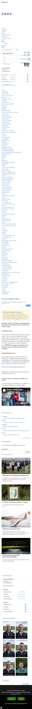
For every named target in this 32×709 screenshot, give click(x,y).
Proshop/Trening (6, 38)
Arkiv (8, 303)
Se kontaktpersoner (7, 84)
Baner (3, 33)
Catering (4, 290)
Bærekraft (4, 259)
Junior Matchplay (6, 250)
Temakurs (4, 277)
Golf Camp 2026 (6, 245)
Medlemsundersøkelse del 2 (10, 426)
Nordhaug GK (5, 140)
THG (3, 227)
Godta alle (11, 699)
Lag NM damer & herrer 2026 (11, 435)
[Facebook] (2, 14)
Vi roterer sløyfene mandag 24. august (13, 422)
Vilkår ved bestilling (7, 180)
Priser (3, 134)
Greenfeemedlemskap (8, 150)
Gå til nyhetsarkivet (7, 454)
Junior (3, 239)
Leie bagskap (5, 139)
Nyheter (4, 90)
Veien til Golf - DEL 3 (7, 284)
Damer (3, 215)
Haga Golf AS (5, 94)
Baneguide (4, 160)
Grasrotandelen (6, 115)
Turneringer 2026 (6, 219)
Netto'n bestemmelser (8, 207)
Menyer (4, 289)
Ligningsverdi (5, 102)
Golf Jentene (5, 244)
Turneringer (5, 185)
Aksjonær (4, 145)
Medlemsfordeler (6, 154)
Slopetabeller (5, 164)
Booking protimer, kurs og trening (11, 272)
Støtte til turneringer (7, 249)
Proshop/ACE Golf (6, 269)
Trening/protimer (6, 124)
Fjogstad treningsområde (8, 172)
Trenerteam (5, 270)
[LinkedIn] (8, 14)
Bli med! (4, 232)
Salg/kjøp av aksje (6, 147)
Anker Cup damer (6, 220)
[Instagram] (5, 14)
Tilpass (21, 699)
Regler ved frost (6, 170)
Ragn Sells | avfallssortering (9, 262)
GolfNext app (5, 122)
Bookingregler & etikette (8, 162)
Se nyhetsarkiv (26, 438)
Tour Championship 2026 (8, 195)
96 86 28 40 (12, 79)
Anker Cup (4, 210)
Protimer (4, 135)
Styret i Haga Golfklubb (8, 104)
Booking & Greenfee (7, 177)
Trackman (4, 129)
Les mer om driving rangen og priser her (13, 367)
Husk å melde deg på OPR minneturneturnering (16, 430)
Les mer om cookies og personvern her (16, 703)
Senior (3, 197)
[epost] (27, 75)
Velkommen (5, 125)
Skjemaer (4, 155)
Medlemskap (5, 144)
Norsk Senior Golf (6, 202)
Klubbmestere (5, 192)
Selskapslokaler (6, 292)
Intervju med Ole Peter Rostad (10, 112)
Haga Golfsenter (6, 35)
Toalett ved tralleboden (8, 167)
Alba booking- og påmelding (9, 132)
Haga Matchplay (6, 190)
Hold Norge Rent (6, 265)
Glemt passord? (7, 64)
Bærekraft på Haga (7, 260)
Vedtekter (4, 100)
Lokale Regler (5, 169)
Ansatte (4, 97)
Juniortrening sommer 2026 (9, 240)
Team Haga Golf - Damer (8, 225)
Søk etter (5, 449)
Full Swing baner (6, 137)
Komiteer (4, 105)
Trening (4, 229)
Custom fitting (5, 275)
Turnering (4, 36)
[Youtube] (10, 14)
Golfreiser (4, 280)
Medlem (4, 31)
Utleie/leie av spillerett (8, 149)
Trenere (4, 247)
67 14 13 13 (12, 81)
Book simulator (6, 127)
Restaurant (5, 285)
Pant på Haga (5, 264)
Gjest (3, 40)
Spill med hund (5, 184)
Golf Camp (4, 279)
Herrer (3, 205)
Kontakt (4, 212)
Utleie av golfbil (6, 182)
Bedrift (3, 252)
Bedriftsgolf (5, 254)
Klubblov (4, 109)
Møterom (4, 257)
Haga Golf (4, 30)
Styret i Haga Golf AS (7, 95)
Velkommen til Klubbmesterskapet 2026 (14, 418)
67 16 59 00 (12, 75)
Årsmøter (4, 107)
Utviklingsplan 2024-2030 (8, 174)
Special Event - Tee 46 (8, 209)
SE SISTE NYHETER (10, 85)
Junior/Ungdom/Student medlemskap (11, 152)
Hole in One (5, 114)
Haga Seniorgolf (6, 199)
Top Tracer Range (6, 120)
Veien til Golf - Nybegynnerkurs (10, 282)
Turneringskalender (7, 187)
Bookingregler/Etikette (8, 179)
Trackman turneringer (7, 130)
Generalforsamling (6, 99)
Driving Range (5, 119)
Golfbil (3, 165)
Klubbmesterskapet (7, 189)
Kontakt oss (5, 294)
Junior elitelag (5, 242)
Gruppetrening (5, 274)
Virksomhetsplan (6, 110)
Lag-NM (4, 194)
